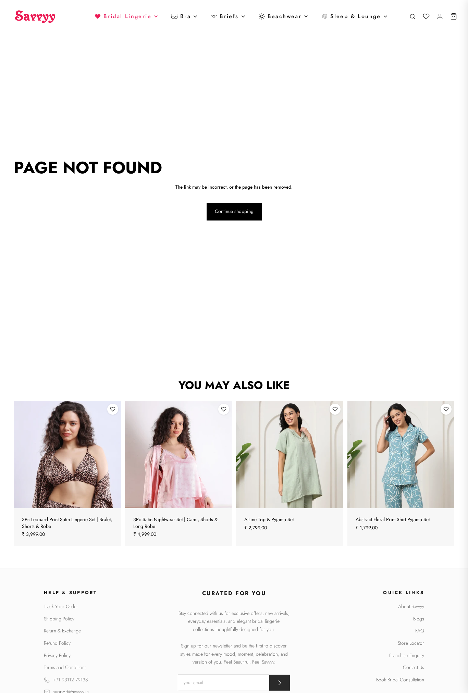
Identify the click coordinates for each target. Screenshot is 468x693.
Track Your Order (61, 606)
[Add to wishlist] (112, 409)
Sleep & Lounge (355, 16)
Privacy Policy (57, 655)
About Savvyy (411, 606)
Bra (185, 16)
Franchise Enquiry (406, 655)
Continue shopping (234, 211)
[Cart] (453, 16)
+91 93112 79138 (70, 680)
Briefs (229, 16)
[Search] (412, 16)
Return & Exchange (62, 631)
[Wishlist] (426, 16)
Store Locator (411, 643)
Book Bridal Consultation (400, 680)
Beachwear (285, 16)
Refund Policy (57, 643)
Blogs (418, 619)
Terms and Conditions (65, 667)
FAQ (419, 631)
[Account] (439, 16)
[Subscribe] (279, 683)
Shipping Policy (59, 619)
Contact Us (413, 667)
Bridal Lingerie (127, 16)
